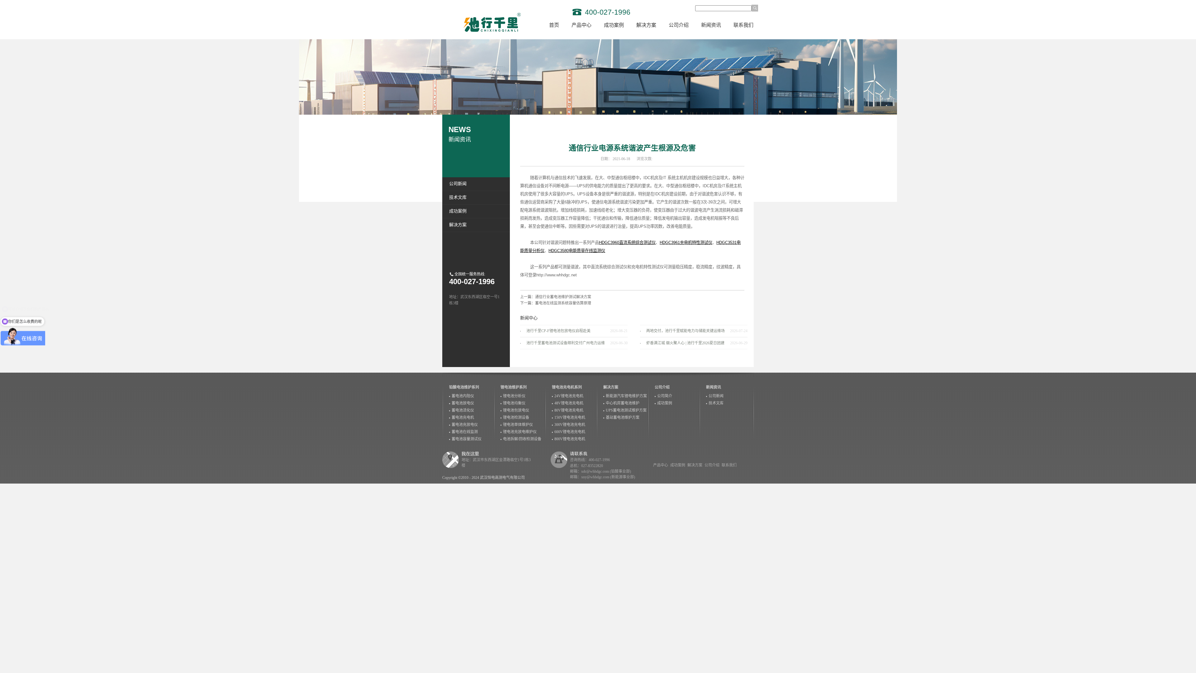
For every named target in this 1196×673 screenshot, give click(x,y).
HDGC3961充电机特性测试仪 (686, 242)
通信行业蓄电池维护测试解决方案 (563, 297)
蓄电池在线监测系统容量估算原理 (563, 303)
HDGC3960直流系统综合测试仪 (627, 242)
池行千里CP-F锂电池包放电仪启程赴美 (558, 331)
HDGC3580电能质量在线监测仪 (576, 250)
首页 (554, 25)
